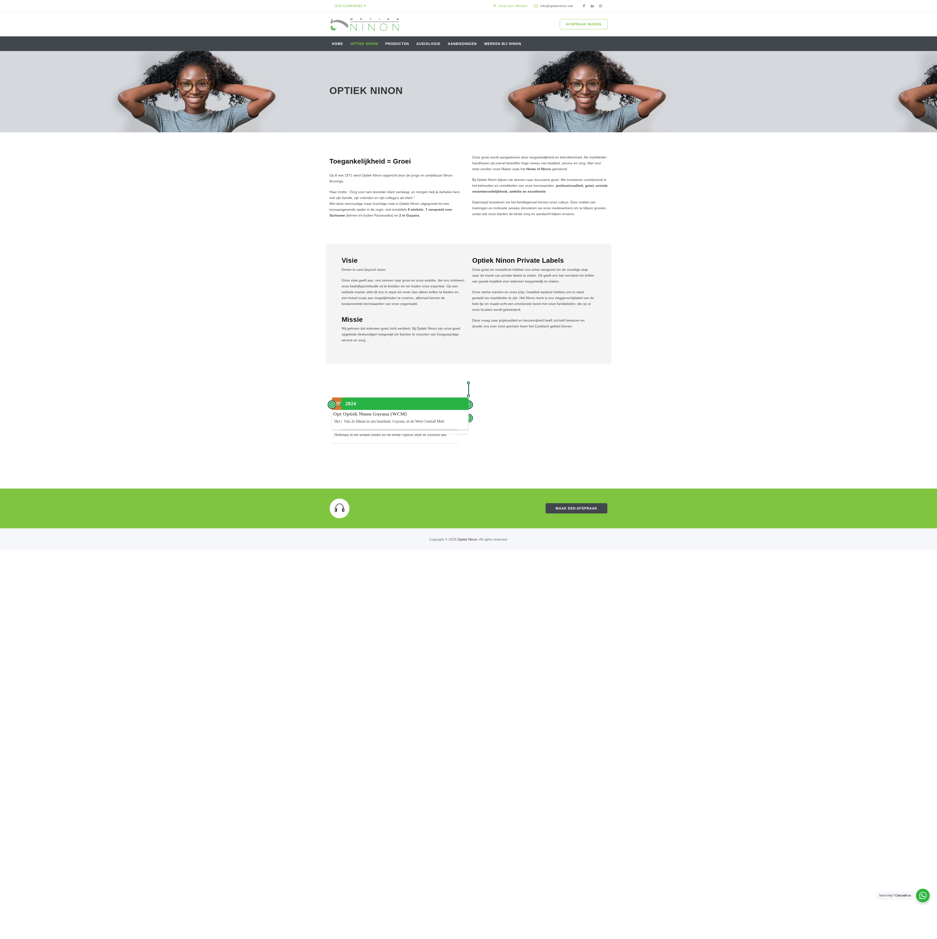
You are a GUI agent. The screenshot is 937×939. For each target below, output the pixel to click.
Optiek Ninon (364, 44)
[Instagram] (600, 6)
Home (337, 44)
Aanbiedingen (462, 44)
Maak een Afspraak (576, 508)
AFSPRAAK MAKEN (583, 24)
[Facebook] (584, 6)
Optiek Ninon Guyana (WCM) (375, 414)
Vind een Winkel (513, 6)
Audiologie (428, 44)
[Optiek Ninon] (364, 24)
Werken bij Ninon (502, 44)
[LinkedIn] (592, 6)
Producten (397, 44)
